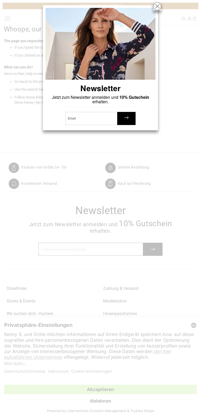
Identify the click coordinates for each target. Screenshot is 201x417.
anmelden (126, 118)
